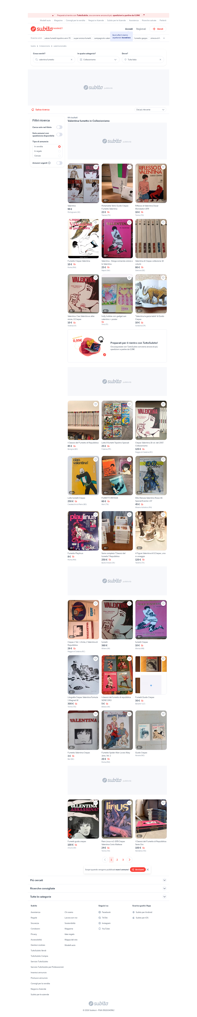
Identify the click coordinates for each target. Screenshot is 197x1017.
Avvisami (139, 869)
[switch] (59, 127)
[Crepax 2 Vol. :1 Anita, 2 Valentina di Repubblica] (83, 626)
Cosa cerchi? (39, 53)
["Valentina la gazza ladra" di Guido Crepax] (151, 300)
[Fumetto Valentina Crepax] (83, 736)
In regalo (38, 151)
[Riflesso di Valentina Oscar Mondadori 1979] (151, 190)
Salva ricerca (42, 109)
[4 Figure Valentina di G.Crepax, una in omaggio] (151, 537)
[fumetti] (117, 626)
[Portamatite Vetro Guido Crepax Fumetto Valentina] (117, 190)
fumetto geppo (140, 38)
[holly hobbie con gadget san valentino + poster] (117, 300)
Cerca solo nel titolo (42, 127)
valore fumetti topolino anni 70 (57, 38)
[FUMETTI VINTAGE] (117, 482)
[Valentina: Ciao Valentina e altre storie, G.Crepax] (83, 300)
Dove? (125, 53)
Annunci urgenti (39, 163)
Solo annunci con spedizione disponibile (43, 134)
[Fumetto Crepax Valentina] (83, 245)
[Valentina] (83, 190)
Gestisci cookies (38, 945)
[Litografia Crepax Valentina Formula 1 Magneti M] (83, 681)
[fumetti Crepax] (151, 626)
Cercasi (37, 155)
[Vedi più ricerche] (164, 38)
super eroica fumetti (82, 38)
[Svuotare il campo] (71, 59)
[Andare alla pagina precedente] (105, 860)
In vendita (38, 146)
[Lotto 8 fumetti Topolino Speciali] (117, 427)
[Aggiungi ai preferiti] (95, 167)
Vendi (160, 28)
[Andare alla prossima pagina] (129, 860)
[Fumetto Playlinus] (83, 537)
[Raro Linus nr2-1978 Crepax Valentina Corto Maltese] (117, 825)
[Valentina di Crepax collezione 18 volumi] (151, 245)
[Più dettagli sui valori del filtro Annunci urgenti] (49, 163)
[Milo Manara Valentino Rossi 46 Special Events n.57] (151, 482)
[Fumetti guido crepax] (83, 825)
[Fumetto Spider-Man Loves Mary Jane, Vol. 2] (117, 736)
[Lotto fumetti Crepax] (83, 482)
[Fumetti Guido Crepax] (151, 681)
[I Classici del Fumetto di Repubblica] (83, 427)
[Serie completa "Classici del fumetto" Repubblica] (117, 537)
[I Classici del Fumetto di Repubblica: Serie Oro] (151, 825)
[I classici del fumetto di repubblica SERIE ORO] (117, 681)
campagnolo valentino (103, 38)
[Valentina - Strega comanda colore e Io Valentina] (117, 245)
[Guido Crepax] (151, 736)
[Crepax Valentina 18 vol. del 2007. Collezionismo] (151, 427)
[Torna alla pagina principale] (47, 29)
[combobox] (54, 59)
